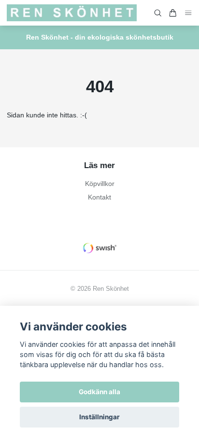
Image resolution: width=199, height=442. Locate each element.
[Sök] (158, 13)
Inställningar (99, 417)
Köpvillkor (99, 183)
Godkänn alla (99, 392)
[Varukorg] (173, 13)
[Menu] (188, 12)
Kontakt (99, 197)
